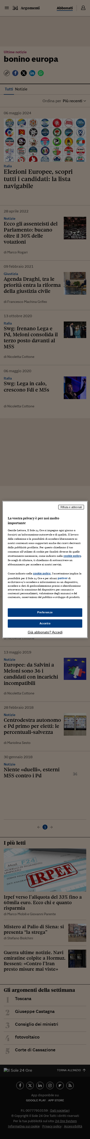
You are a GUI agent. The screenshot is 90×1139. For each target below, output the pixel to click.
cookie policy (72, 555)
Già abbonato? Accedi (45, 632)
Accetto (45, 623)
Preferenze (45, 612)
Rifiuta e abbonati (71, 507)
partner (63, 578)
